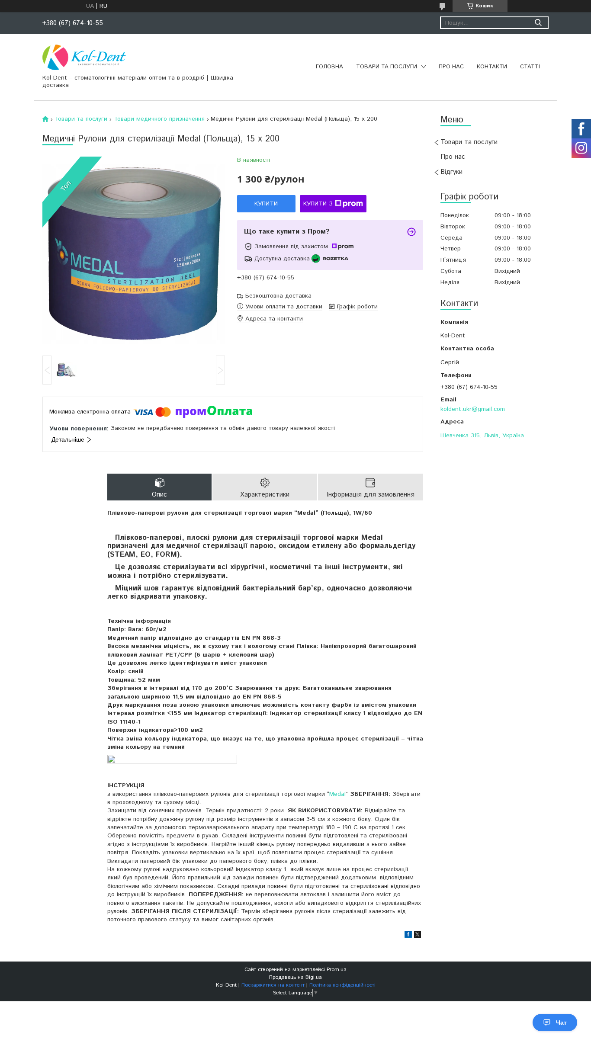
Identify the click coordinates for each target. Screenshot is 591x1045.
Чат (561, 1022)
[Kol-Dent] (84, 57)
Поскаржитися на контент (273, 985)
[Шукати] (538, 22)
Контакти (492, 67)
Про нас (451, 67)
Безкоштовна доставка (278, 296)
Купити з (318, 203)
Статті (530, 67)
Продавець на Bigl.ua (295, 977)
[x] (417, 936)
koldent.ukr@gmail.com (472, 409)
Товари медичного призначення (159, 119)
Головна (329, 67)
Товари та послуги (386, 67)
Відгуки (451, 171)
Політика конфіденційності (342, 985)
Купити (266, 203)
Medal (337, 794)
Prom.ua (337, 969)
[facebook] (408, 936)
